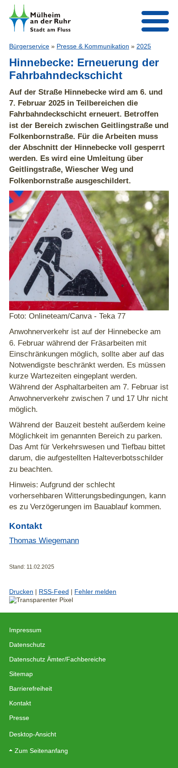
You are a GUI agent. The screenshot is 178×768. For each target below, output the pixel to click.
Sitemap (21, 673)
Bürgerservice (29, 46)
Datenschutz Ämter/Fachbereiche (57, 659)
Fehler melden (95, 591)
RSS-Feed (54, 591)
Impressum (25, 630)
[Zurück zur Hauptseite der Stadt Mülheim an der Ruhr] (40, 18)
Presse (19, 717)
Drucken (21, 591)
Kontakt (20, 703)
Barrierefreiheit (30, 688)
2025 (143, 46)
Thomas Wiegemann (44, 540)
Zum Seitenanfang (41, 750)
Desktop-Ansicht (32, 734)
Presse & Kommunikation (93, 46)
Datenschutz (27, 644)
